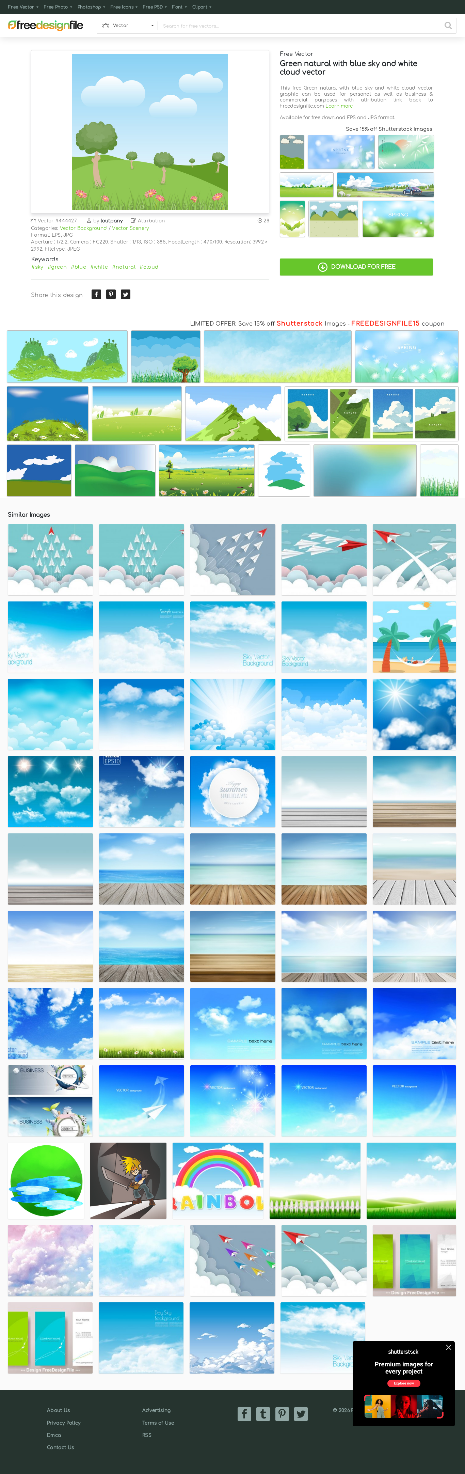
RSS (146, 1435)
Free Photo (56, 7)
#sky (37, 267)
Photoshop (89, 7)
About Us (58, 1410)
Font (177, 7)
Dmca (54, 1435)
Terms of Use (158, 1423)
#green (57, 267)
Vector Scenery (130, 228)
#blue (78, 267)
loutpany (112, 220)
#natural (123, 267)
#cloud (149, 267)
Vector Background (83, 228)
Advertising (156, 1410)
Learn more (339, 106)
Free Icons (122, 7)
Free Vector (21, 7)
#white (99, 267)
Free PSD (153, 7)
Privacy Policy (63, 1423)
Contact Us (60, 1447)
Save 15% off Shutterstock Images (389, 129)
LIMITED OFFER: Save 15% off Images (268, 324)
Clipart (199, 7)
